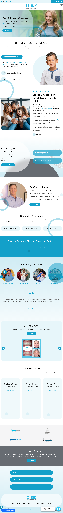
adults (40, 126)
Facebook (31, 510)
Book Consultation (57, 1)
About (13, 503)
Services (18, 503)
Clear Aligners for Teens (44, 153)
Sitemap (17, 510)
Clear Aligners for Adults (45, 160)
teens (35, 126)
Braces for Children (10, 228)
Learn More (31, 251)
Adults (33, 503)
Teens (28, 503)
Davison (12, 1)
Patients (37, 503)
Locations (49, 503)
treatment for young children (55, 119)
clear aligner (49, 108)
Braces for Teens (31, 228)
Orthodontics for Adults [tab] (12, 79)
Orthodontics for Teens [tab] (12, 73)
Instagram (32, 510)
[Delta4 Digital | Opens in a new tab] (5, 508)
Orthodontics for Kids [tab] (11, 57)
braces (41, 108)
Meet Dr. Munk (35, 204)
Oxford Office (31, 384)
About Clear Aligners (8, 164)
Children (23, 503)
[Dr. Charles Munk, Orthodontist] (14, 195)
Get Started (7, 30)
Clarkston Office (10, 384)
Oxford (8, 1)
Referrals (43, 503)
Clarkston (3, 1)
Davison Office (52, 384)
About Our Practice (38, 134)
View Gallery (31, 333)
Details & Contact (10, 414)
